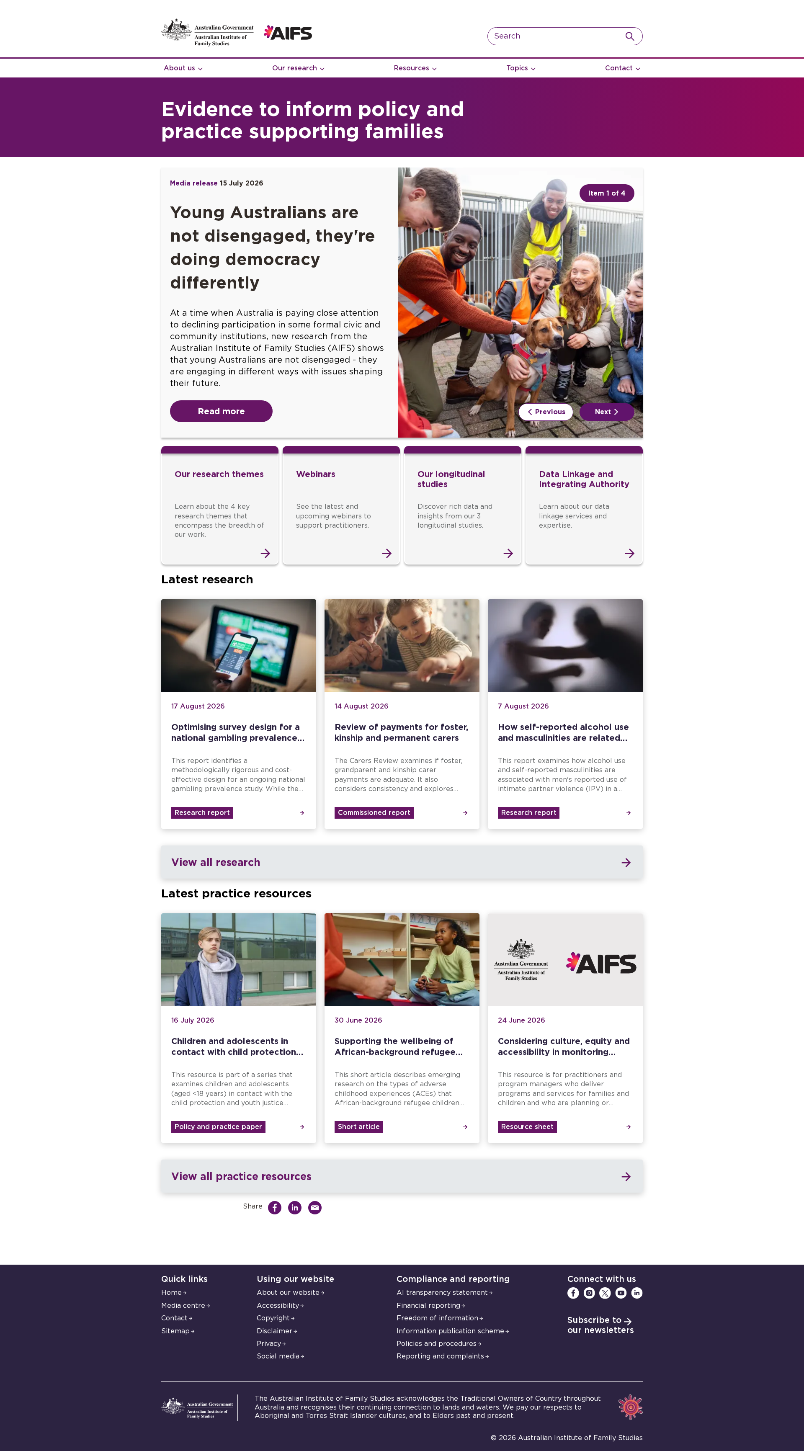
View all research (215, 862)
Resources (411, 68)
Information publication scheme (450, 1331)
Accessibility (278, 1305)
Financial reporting (428, 1305)
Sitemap (175, 1331)
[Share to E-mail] (317, 1207)
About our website (288, 1292)
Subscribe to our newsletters (600, 1325)
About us (179, 68)
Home (171, 1292)
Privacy (269, 1343)
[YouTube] (621, 1293)
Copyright (273, 1318)
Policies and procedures (437, 1343)
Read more (221, 410)
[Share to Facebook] (277, 1207)
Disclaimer (274, 1331)
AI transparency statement (442, 1292)
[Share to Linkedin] (297, 1207)
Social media (278, 1356)
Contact (619, 68)
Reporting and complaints (440, 1356)
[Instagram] (589, 1293)
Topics (517, 68)
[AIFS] (236, 44)
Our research (294, 68)
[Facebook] (573, 1293)
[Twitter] (605, 1293)
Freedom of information (437, 1318)
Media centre (183, 1305)
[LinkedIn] (637, 1293)
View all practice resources (241, 1176)
